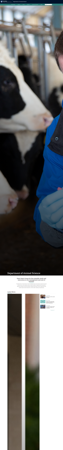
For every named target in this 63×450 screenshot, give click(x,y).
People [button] (24, 4)
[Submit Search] (52, 4)
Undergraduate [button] (13, 4)
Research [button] (28, 4)
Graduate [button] (19, 4)
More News (52, 310)
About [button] (41, 4)
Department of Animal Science (20, 1)
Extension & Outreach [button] (35, 4)
